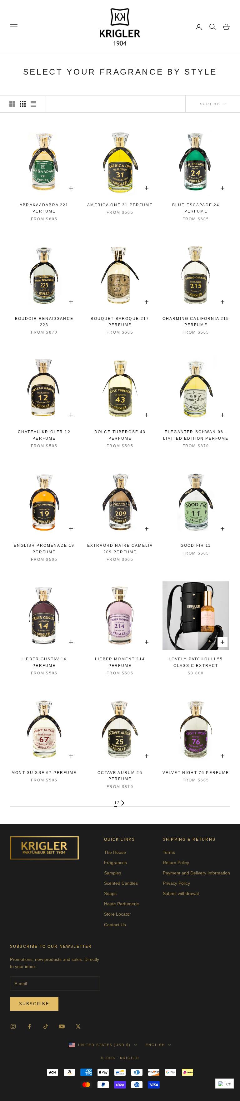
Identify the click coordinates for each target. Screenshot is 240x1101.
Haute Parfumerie (121, 903)
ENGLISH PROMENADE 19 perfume (44, 548)
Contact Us (115, 924)
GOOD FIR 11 (196, 545)
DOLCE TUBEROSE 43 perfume (120, 435)
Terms (169, 852)
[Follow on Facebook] (29, 1026)
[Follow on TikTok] (45, 1026)
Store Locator (117, 914)
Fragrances (115, 862)
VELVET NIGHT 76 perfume (195, 773)
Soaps (110, 893)
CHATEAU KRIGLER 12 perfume (44, 435)
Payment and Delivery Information (196, 872)
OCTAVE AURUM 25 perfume (120, 776)
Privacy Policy (176, 883)
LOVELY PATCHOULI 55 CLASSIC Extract (196, 662)
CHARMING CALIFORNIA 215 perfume (195, 321)
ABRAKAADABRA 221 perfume (44, 208)
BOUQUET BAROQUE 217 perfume (120, 321)
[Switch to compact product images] (33, 103)
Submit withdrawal (181, 893)
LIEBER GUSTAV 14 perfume (44, 662)
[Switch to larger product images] (12, 103)
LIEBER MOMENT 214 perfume (120, 662)
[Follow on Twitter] (78, 1026)
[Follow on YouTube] (62, 1026)
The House (115, 852)
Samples (112, 872)
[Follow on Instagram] (13, 1026)
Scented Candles (121, 883)
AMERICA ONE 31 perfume (120, 205)
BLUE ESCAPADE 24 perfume (196, 208)
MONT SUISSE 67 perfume (44, 773)
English (155, 1045)
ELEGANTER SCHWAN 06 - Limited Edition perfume (196, 435)
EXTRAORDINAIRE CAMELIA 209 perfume (120, 548)
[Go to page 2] (123, 803)
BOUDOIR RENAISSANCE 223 (44, 321)
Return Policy (176, 862)
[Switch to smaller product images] (23, 103)
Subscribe (34, 1003)
